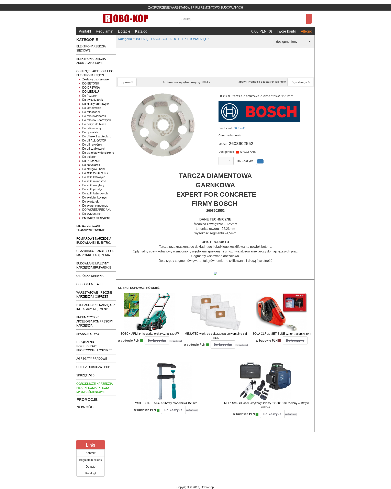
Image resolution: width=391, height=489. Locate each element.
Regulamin (104, 31)
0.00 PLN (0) (261, 31)
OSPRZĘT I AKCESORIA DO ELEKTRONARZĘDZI (172, 38)
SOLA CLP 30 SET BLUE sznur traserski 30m (282, 333)
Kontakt (85, 31)
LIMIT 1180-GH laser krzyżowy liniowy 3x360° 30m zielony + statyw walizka (265, 405)
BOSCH (240, 128)
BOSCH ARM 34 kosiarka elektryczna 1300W (150, 333)
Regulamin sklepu (90, 460)
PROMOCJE (87, 399)
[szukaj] (309, 19)
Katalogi (141, 31)
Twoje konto (286, 31)
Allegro (306, 31)
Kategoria (125, 38)
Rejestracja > (300, 82)
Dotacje (124, 31)
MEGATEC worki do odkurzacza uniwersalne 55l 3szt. (216, 335)
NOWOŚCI (85, 407)
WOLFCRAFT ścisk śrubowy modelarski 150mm (166, 403)
